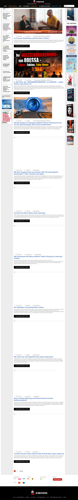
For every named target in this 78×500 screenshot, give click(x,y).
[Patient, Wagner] (7, 116)
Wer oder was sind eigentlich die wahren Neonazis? (34, 357)
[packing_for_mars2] (71, 139)
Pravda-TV (4, 42)
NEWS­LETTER (55, 6)
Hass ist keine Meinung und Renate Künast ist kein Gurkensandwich (33, 399)
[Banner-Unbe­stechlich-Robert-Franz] (71, 30)
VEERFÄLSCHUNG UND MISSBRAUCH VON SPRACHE (6, 65)
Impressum (27, 497)
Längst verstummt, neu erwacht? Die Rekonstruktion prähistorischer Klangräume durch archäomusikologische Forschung (7, 26)
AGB (48, 497)
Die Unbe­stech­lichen (44, 6)
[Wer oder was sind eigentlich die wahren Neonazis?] (39, 336)
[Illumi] (71, 110)
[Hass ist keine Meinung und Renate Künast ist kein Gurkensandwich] (39, 382)
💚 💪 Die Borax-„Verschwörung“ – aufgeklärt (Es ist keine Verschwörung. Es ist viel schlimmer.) (7, 48)
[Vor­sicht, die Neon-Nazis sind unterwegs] (39, 198)
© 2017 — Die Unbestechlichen (18, 497)
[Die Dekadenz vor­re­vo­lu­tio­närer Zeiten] (39, 287)
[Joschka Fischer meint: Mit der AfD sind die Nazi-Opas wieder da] (39, 431)
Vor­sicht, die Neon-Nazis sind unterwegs (29, 213)
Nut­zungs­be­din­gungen (41, 497)
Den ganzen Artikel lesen (22, 46)
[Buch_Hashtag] (71, 94)
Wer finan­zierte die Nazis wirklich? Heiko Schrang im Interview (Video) (38, 257)
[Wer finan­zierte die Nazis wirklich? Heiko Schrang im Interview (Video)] (39, 238)
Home (5, 6)
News (20, 6)
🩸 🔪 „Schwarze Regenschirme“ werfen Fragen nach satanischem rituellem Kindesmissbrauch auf (6, 38)
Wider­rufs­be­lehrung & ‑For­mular (56, 497)
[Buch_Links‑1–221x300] (71, 79)
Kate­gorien (26, 6)
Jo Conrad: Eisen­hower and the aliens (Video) (31, 38)
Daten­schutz (33, 497)
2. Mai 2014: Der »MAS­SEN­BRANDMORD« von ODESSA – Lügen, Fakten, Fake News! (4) (39, 83)
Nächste (21, 471)
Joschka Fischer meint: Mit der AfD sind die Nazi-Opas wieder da (39, 454)
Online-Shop (34, 6)
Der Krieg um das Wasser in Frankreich (7, 72)
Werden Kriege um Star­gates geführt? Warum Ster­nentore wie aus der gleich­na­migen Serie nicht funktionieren (38, 124)
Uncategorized (36, 396)
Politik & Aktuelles (36, 210)
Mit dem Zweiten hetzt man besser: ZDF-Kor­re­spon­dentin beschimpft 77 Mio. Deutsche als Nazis (36, 173)
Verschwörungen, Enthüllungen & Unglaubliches (41, 36)
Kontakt (64, 497)
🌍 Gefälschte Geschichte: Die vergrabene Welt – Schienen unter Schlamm (6, 57)
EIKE (3, 73)
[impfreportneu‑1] (71, 65)
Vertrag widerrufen (57, 479)
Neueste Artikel (13, 6)
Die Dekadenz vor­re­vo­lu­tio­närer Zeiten (29, 307)
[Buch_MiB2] (71, 126)
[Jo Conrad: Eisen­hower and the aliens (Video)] (39, 20)
